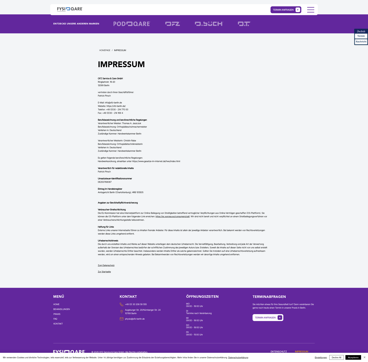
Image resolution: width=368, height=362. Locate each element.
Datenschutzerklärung (238, 357)
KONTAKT (58, 323)
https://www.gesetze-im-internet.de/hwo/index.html (156, 161)
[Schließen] (364, 357)
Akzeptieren (353, 357)
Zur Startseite (104, 271)
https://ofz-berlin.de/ (116, 106)
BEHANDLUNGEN (61, 309)
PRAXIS (56, 314)
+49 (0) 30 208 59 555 (136, 304)
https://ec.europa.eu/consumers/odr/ (173, 216)
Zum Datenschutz (106, 265)
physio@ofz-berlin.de (135, 318)
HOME (56, 304)
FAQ (55, 318)
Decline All (336, 357)
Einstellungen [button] (321, 357)
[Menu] (310, 9)
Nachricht (361, 41)
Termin (361, 36)
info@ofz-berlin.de (113, 102)
